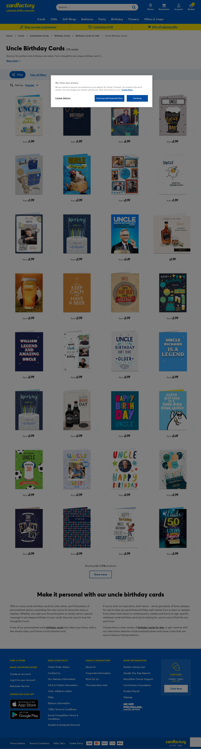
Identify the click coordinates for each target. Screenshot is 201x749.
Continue (137, 98)
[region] (102, 91)
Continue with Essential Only (109, 98)
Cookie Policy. (127, 90)
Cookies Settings (63, 98)
